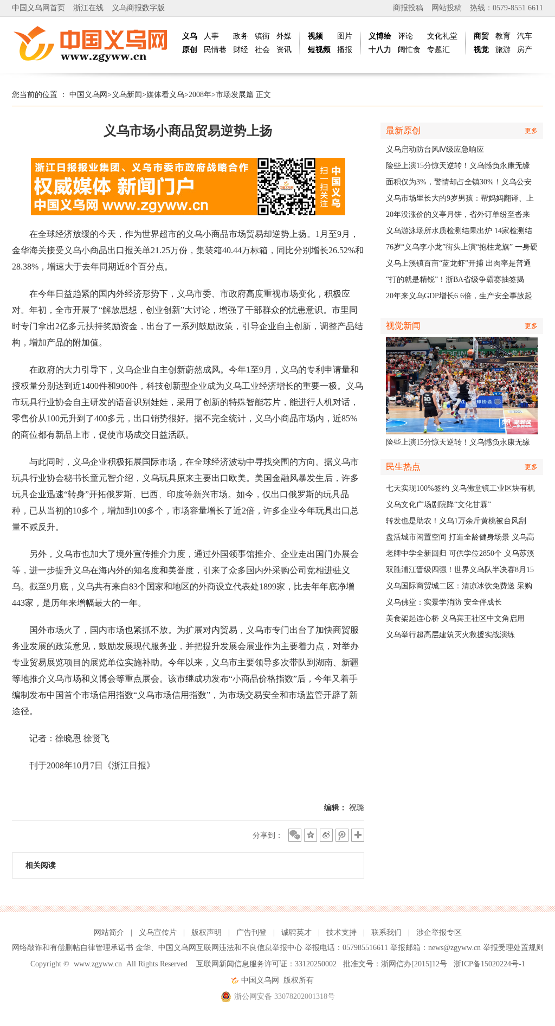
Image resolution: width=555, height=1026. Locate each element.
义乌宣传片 (158, 932)
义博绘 (380, 36)
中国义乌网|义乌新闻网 (93, 43)
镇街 (262, 36)
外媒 (284, 36)
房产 (524, 50)
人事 (211, 36)
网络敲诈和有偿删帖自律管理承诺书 (72, 948)
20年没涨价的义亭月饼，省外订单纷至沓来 (458, 214)
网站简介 (109, 932)
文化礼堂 (442, 36)
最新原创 (403, 130)
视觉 (481, 50)
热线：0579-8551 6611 (506, 8)
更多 (531, 130)
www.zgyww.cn (98, 964)
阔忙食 (409, 50)
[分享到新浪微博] (326, 835)
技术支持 (341, 932)
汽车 (524, 36)
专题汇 (438, 50)
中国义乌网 (88, 95)
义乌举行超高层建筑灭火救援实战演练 (450, 635)
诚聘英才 (296, 932)
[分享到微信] (294, 835)
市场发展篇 (235, 95)
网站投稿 (446, 8)
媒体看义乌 (165, 95)
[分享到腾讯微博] (342, 835)
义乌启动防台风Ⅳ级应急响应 (435, 149)
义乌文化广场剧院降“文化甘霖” (438, 505)
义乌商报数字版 (138, 8)
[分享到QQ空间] (310, 835)
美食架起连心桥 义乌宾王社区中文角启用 (455, 618)
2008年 (200, 95)
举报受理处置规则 (513, 948)
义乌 (189, 36)
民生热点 (403, 466)
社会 (262, 50)
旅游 (503, 50)
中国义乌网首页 (38, 8)
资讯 (284, 50)
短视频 (319, 50)
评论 (405, 36)
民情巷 (215, 50)
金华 (143, 948)
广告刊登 (251, 932)
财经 (240, 50)
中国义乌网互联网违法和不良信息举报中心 (230, 948)
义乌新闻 (127, 95)
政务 (240, 36)
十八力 (380, 50)
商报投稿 (408, 8)
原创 (189, 50)
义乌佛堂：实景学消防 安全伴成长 (444, 602)
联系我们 (386, 932)
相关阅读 (40, 865)
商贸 (481, 36)
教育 (503, 36)
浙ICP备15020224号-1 (489, 964)
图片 (344, 36)
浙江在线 (88, 8)
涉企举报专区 (439, 932)
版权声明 (206, 932)
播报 (344, 50)
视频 (315, 36)
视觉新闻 (403, 325)
